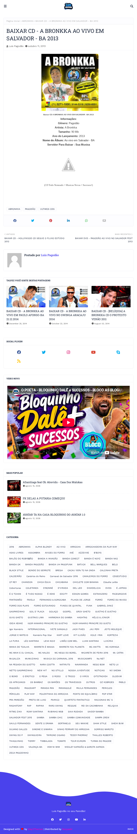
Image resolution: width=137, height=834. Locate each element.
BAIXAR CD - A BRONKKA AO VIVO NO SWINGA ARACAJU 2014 (67, 315)
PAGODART (30, 688)
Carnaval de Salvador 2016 (64, 576)
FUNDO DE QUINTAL (71, 605)
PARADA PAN (47, 688)
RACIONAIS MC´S (103, 700)
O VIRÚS (84, 676)
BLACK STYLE (16, 570)
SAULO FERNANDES (20, 723)
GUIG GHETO (16, 617)
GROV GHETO (83, 611)
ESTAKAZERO (100, 594)
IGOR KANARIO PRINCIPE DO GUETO (91, 623)
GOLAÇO (53, 611)
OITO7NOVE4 (100, 676)
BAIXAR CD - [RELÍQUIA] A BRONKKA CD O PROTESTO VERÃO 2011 (109, 315)
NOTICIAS (100, 670)
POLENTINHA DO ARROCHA (53, 694)
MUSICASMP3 (85, 658)
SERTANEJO (64, 723)
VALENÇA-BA (35, 747)
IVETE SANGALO (58, 629)
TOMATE (61, 741)
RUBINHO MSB (55, 711)
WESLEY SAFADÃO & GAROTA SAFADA (84, 747)
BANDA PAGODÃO (34, 564)
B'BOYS (98, 552)
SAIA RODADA (75, 711)
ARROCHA (75, 547)
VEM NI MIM (53, 747)
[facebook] (18, 352)
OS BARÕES (54, 682)
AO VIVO (61, 547)
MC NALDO (44, 653)
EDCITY (63, 594)
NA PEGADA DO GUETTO (22, 664)
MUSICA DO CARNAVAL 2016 (58, 658)
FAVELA (31, 600)
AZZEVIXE (83, 552)
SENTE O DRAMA (44, 723)
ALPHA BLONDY (43, 547)
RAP (29, 706)
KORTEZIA (112, 635)
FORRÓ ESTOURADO (44, 605)
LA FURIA (14, 641)
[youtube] (93, 352)
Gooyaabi (67, 829)
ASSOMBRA (34, 552)
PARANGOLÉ (65, 688)
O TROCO (70, 676)
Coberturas (15, 588)
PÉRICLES (14, 694)
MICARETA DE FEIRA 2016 (94, 653)
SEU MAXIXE (81, 723)
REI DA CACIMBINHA (92, 706)
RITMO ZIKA (15, 711)
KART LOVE (63, 635)
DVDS (108, 588)
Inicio (130, 829)
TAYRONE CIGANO (55, 735)
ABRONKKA (28, 21)
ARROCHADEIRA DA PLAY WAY (101, 547)
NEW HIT (42, 670)
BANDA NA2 (111, 558)
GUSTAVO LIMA (36, 617)
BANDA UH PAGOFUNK (60, 564)
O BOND (13, 676)
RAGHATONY (15, 706)
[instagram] (68, 352)
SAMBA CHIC (55, 717)
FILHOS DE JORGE (80, 600)
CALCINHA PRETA (109, 570)
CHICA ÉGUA (44, 582)
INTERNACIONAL (36, 629)
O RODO (56, 676)
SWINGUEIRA (34, 735)
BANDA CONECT (70, 558)
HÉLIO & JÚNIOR (101, 617)
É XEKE (51, 594)
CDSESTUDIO (120, 576)
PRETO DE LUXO (37, 700)
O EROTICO (28, 676)
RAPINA (40, 706)
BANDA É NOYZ (92, 558)
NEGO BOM (99, 664)
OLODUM (117, 676)
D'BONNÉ (48, 588)
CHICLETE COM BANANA (85, 582)
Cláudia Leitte (110, 582)
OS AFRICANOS (17, 682)
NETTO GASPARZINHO (20, 670)
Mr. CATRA (118, 653)
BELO (115, 564)
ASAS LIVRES (16, 552)
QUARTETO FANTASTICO (77, 700)
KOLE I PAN (96, 635)
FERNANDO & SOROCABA (53, 600)
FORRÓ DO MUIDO (117, 600)
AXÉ (72, 552)
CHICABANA (61, 582)
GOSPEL (67, 611)
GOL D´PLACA (36, 611)
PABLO (122, 682)
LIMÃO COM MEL (68, 641)
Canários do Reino (35, 576)
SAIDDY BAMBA (96, 711)
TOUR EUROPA (78, 741)
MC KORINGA (112, 647)
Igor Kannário (16, 629)
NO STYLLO (58, 670)
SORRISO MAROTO (104, 729)
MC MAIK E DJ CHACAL (21, 653)
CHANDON (27, 582)
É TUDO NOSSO (34, 594)
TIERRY (31, 741)
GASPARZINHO (17, 611)
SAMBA (40, 717)
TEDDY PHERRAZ (79, 735)
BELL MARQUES (98, 564)
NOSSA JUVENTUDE (79, 670)
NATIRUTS (65, 664)
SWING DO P (16, 735)
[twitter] (43, 352)
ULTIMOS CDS (47, 209)
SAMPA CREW (102, 717)
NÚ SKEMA (115, 670)
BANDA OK (15, 564)
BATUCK (81, 564)
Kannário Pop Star (42, 635)
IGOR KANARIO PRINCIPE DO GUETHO (48, 623)
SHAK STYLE (99, 723)
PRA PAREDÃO (16, 700)
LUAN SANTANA (90, 641)
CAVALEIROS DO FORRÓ (95, 576)
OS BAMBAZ (36, 682)
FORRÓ (99, 600)
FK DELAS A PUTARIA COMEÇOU (44, 498)
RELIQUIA (113, 706)
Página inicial (13, 21)
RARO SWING (56, 706)
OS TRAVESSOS (73, 682)
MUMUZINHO (32, 658)
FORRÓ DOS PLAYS (19, 605)
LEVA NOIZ (49, 641)
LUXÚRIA (108, 641)
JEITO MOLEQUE (113, 629)
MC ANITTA (95, 647)
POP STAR (107, 694)
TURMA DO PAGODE (101, 741)
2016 (11, 547)
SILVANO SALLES (18, 729)
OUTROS (90, 682)
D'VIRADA (63, 588)
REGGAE (72, 706)
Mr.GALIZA (14, 658)
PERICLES (107, 688)
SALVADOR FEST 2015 (20, 717)
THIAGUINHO (16, 741)
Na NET (101, 658)
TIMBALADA (46, 741)
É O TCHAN (15, 594)
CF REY (13, 582)
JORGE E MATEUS (18, 635)
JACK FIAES (78, 629)
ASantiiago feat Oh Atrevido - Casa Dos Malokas (52, 482)
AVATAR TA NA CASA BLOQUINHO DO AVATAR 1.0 (54, 514)
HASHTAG (82, 617)
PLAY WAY (29, 694)
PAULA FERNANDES (86, 688)
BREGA (59, 570)
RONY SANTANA (35, 711)
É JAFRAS (121, 588)
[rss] (18, 361)
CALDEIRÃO (15, 576)
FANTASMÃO (15, 600)
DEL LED (77, 588)
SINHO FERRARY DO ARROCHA (73, 729)
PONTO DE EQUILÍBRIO (85, 694)
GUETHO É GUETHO (105, 611)
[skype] (118, 352)
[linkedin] (84, 819)
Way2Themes (35, 829)
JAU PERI (94, 629)
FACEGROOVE (119, 594)
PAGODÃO (30, 209)
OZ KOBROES (107, 682)
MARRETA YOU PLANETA (71, 647)
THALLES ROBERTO (102, 735)
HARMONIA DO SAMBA (60, 617)
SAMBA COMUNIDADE (78, 717)
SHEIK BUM (117, 723)
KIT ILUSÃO (79, 635)
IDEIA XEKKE (16, 623)
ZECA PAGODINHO (19, 753)
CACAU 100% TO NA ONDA (81, 570)
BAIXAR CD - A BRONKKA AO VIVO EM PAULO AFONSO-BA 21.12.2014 (25, 315)
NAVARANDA (81, 664)
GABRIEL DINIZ (105, 605)
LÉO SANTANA (31, 641)
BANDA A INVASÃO (48, 558)
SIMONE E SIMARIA (42, 729)
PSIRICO (55, 700)
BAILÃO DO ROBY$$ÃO (21, 558)
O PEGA (43, 676)
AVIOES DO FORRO (55, 552)
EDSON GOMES (80, 594)
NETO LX (113, 664)
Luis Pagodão (16, 46)
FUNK (89, 605)
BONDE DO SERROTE (39, 570)
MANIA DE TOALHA (19, 647)
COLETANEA (32, 588)
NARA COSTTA (47, 664)
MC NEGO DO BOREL (66, 653)
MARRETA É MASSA (44, 647)
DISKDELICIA (94, 588)
